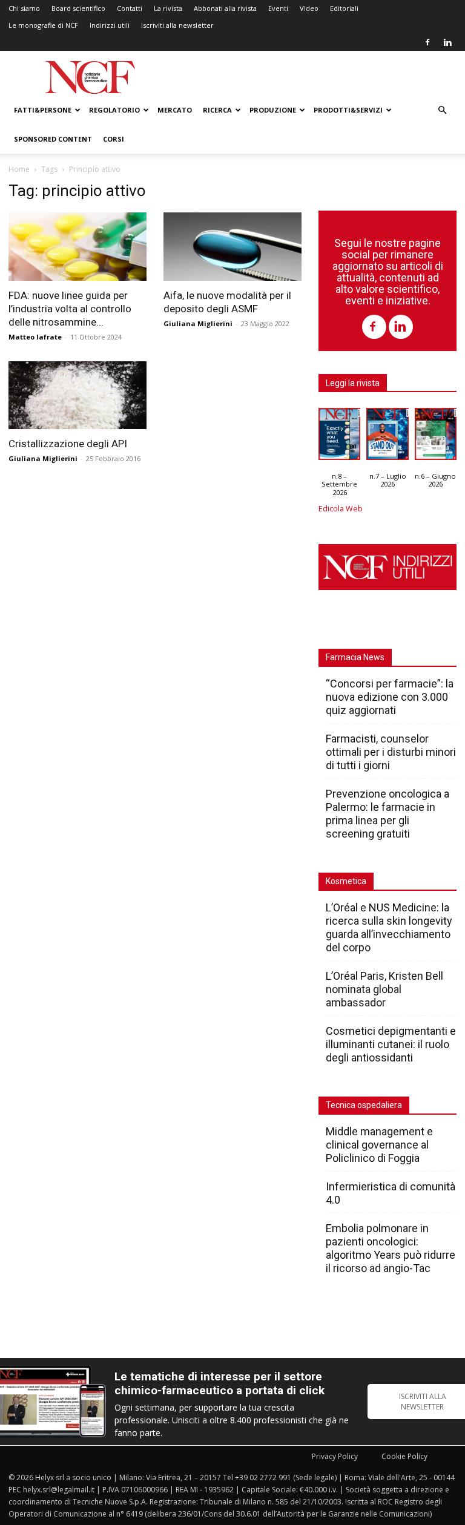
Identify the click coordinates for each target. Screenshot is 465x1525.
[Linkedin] (447, 42)
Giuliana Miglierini (197, 323)
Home (19, 169)
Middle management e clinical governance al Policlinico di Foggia (379, 1144)
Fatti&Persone (42, 109)
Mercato (174, 109)
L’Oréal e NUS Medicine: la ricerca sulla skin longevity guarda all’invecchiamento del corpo (389, 927)
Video (309, 8)
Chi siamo (24, 8)
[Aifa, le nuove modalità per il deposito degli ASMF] (232, 246)
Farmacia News (355, 657)
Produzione (272, 109)
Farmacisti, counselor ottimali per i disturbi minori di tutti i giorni (391, 752)
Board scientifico (78, 8)
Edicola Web (340, 508)
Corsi (113, 138)
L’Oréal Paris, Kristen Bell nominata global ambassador (384, 989)
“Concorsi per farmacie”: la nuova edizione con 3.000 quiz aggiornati (389, 697)
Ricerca (217, 109)
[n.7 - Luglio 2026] (387, 437)
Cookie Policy (404, 1456)
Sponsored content (53, 138)
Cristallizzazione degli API (67, 444)
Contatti (129, 8)
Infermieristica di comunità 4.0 (390, 1193)
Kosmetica (346, 881)
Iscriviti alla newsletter (177, 25)
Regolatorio (114, 109)
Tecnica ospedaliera (364, 1105)
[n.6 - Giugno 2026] (436, 437)
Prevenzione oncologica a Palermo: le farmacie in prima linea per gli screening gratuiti (387, 813)
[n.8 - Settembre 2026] (339, 437)
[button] (442, 110)
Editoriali (344, 8)
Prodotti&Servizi (348, 109)
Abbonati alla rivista (225, 8)
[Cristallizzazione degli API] (77, 395)
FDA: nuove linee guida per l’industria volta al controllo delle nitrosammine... (69, 308)
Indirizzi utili (110, 25)
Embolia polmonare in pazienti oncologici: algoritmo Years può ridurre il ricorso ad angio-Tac (390, 1248)
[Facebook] (427, 42)
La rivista (168, 8)
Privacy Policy (335, 1456)
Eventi (278, 8)
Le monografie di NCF (43, 25)
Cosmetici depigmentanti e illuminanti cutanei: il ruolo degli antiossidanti (391, 1044)
